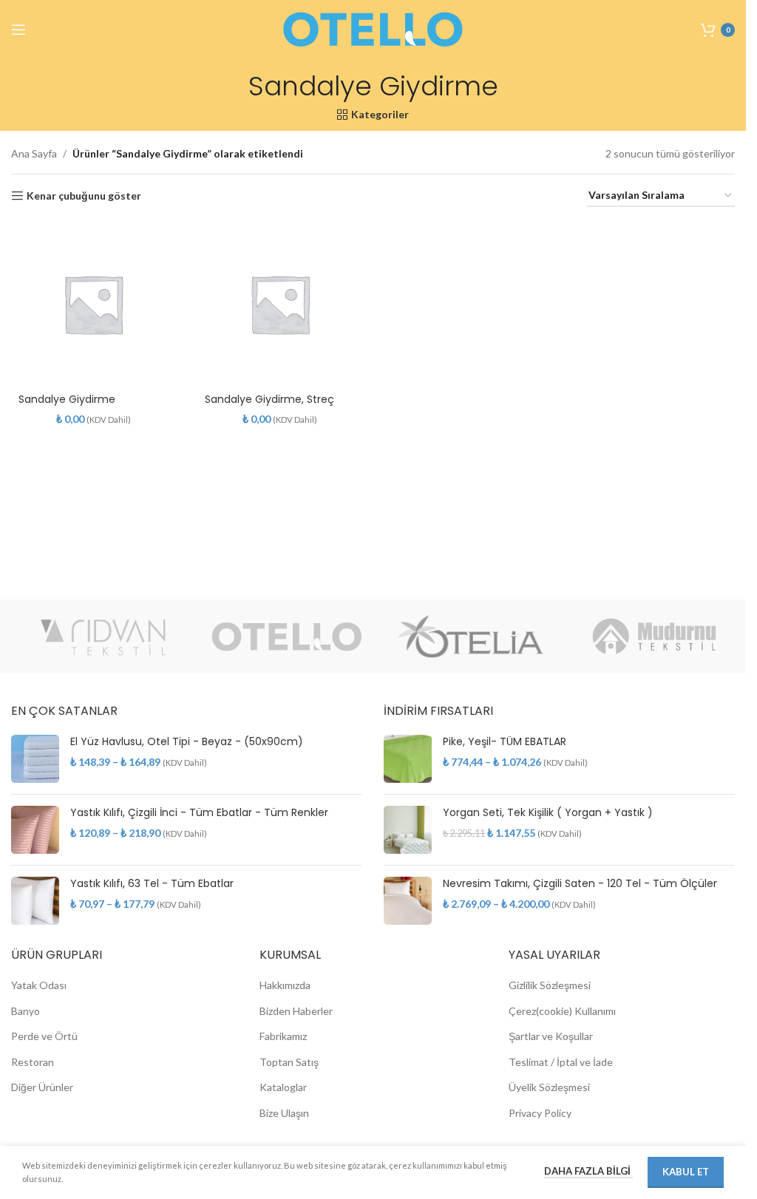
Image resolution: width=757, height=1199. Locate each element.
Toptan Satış (289, 1062)
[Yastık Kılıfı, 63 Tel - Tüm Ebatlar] (35, 901)
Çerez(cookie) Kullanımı (562, 1011)
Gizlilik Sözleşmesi (550, 985)
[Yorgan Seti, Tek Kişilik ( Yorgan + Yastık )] (408, 830)
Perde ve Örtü (44, 1036)
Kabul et (685, 1172)
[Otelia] (470, 636)
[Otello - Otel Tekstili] (287, 636)
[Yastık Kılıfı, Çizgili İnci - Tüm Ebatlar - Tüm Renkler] (35, 830)
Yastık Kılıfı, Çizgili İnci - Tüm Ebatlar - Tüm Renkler (199, 813)
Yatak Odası (39, 985)
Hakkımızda (284, 985)
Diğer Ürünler (42, 1087)
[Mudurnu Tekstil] (655, 636)
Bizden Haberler (296, 1011)
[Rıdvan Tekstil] (103, 636)
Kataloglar (283, 1087)
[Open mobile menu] (18, 29)
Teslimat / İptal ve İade (561, 1062)
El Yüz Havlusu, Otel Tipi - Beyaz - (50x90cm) (186, 742)
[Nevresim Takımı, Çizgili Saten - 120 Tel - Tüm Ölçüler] (408, 901)
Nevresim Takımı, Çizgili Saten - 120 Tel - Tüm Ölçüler (580, 884)
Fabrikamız (283, 1036)
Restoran (32, 1062)
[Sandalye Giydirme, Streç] (279, 304)
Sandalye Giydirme (66, 399)
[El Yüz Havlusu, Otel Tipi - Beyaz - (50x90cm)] (35, 759)
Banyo (25, 1011)
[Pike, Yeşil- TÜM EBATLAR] (408, 759)
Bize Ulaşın (284, 1113)
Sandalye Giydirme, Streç (269, 399)
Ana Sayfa (34, 153)
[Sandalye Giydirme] (93, 304)
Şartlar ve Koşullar (551, 1036)
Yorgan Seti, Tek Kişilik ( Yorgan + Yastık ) (548, 813)
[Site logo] (373, 28)
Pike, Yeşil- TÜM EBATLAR (504, 742)
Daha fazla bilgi (588, 1171)
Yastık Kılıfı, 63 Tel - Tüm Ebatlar (152, 884)
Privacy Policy (540, 1113)
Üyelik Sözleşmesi (549, 1087)
